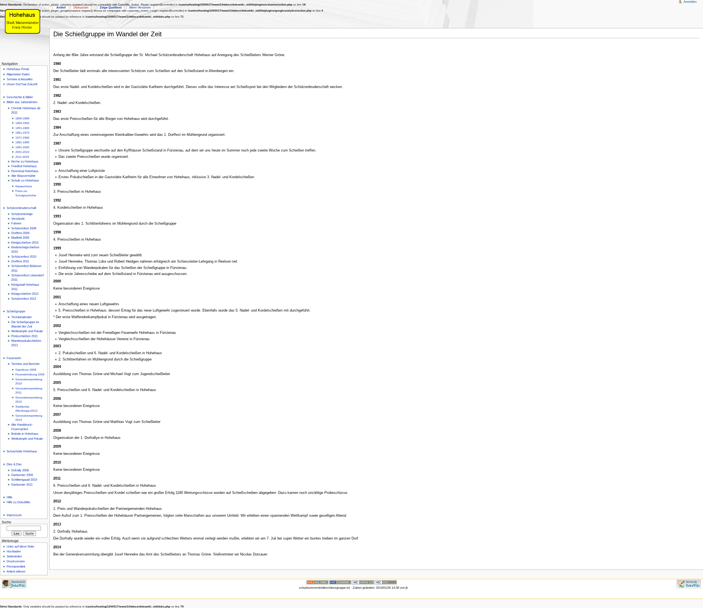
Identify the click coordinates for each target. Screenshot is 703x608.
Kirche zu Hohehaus (24, 161)
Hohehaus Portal (18, 69)
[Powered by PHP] (340, 582)
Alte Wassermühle (23, 175)
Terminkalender (21, 317)
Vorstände (18, 218)
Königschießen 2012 (24, 293)
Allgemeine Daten (18, 74)
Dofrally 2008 (20, 470)
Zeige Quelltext (111, 7)
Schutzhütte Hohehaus (22, 451)
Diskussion (81, 7)
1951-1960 (22, 128)
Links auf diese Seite (20, 546)
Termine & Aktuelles (20, 79)
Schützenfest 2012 (23, 298)
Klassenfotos (23, 186)
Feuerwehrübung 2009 (29, 374)
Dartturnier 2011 (22, 484)
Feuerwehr (14, 358)
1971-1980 (22, 137)
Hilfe (9, 497)
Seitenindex (14, 556)
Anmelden (690, 1)
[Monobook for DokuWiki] (14, 583)
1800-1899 (22, 118)
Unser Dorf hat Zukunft (22, 84)
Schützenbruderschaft (21, 208)
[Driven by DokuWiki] (689, 583)
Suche (6, 522)
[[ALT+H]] (24, 21)
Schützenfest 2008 (23, 228)
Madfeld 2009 (20, 237)
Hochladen (14, 551)
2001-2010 (22, 151)
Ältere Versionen (140, 7)
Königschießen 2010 (24, 242)
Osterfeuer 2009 (25, 369)
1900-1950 (22, 123)
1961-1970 (22, 132)
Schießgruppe (16, 311)
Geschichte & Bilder (20, 97)
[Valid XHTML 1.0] (363, 582)
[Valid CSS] (386, 582)
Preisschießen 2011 (24, 336)
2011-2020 (22, 156)
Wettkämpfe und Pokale (27, 331)
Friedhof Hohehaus (24, 166)
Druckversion (16, 561)
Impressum (14, 515)
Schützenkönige (22, 214)
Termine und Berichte (25, 363)
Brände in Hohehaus (24, 433)
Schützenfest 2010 (23, 256)
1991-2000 (22, 147)
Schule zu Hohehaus (25, 180)
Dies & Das (14, 464)
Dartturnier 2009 (22, 475)
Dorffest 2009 (20, 233)
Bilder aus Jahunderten (22, 102)
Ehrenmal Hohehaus (24, 171)
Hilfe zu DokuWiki (18, 502)
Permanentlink (16, 566)
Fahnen (16, 223)
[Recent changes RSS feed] (317, 582)
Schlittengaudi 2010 (24, 479)
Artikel (61, 7)
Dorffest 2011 (20, 261)
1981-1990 (22, 142)
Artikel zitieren (16, 571)
